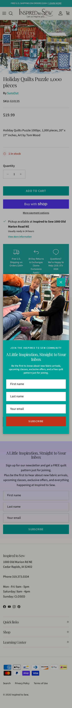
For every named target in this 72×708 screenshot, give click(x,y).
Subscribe (35, 421)
